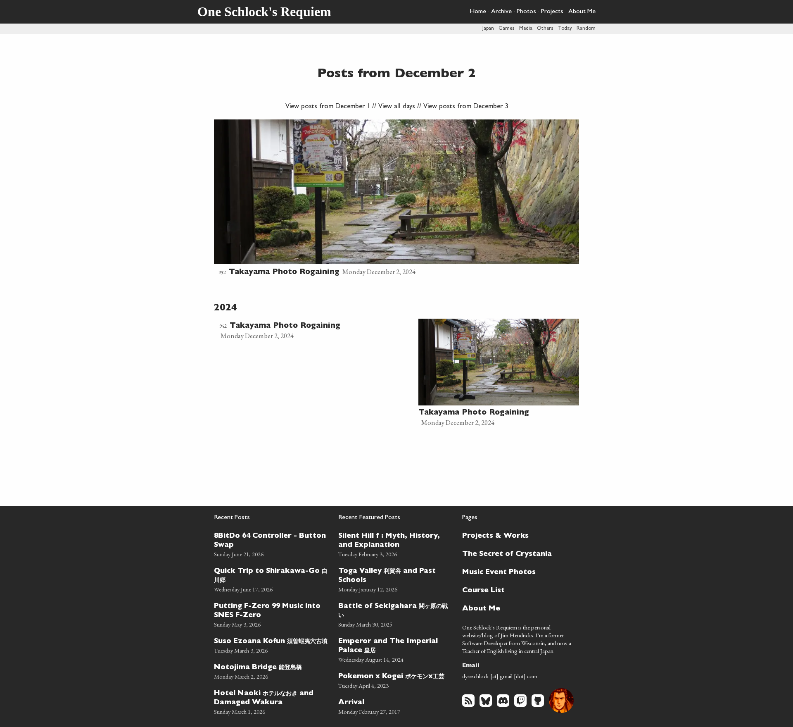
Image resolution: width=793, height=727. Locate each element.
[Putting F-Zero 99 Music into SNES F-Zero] (271, 614)
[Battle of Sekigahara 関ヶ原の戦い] (395, 614)
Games (507, 28)
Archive (501, 12)
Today (565, 28)
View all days (396, 107)
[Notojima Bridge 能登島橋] (271, 671)
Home (478, 12)
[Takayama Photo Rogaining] (396, 198)
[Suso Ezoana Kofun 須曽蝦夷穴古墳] (271, 645)
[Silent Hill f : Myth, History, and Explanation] (395, 543)
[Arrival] (395, 706)
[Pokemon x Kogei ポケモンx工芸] (395, 680)
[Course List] (516, 590)
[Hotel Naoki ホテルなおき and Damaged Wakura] (271, 701)
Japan (488, 28)
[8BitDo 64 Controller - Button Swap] (271, 543)
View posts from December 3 (465, 107)
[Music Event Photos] (516, 572)
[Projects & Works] (516, 535)
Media (525, 28)
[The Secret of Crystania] (516, 553)
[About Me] (516, 608)
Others (545, 28)
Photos (526, 12)
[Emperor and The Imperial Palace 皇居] (395, 649)
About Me (582, 12)
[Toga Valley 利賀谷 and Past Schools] (395, 578)
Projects (552, 12)
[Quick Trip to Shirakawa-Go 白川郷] (271, 578)
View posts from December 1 (327, 107)
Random (586, 28)
